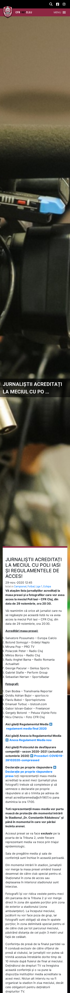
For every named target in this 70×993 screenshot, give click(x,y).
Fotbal (31, 586)
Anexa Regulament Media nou (30, 740)
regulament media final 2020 (26, 728)
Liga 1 (39, 586)
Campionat (20, 586)
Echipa (47, 586)
